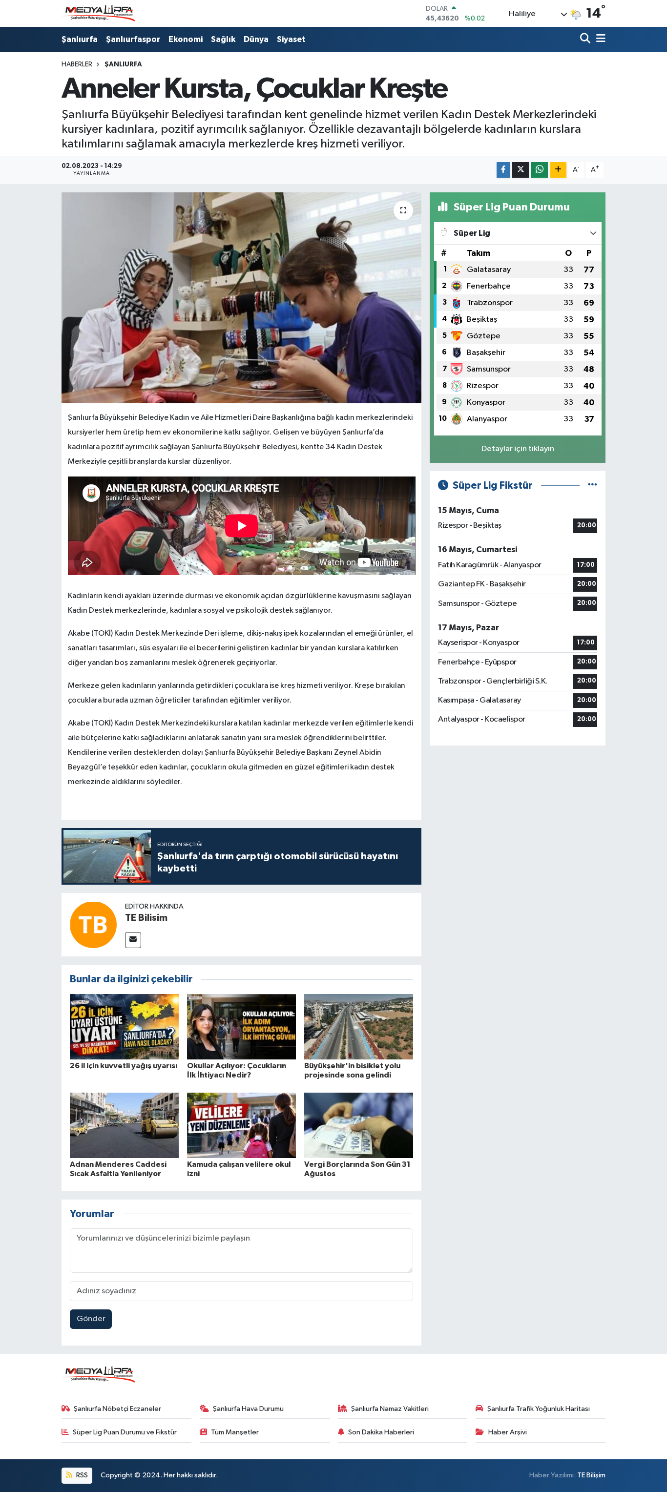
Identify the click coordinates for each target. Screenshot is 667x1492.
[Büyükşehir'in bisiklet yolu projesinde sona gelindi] (358, 1026)
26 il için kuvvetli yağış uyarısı (123, 1066)
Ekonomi (185, 39)
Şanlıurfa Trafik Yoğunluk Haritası (538, 1408)
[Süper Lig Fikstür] (592, 485)
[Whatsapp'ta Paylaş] (539, 170)
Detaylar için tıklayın (517, 449)
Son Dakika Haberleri (381, 1432)
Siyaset (291, 39)
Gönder (91, 1319)
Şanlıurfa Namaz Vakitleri (390, 1408)
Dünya (256, 39)
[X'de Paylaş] (520, 170)
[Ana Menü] (599, 39)
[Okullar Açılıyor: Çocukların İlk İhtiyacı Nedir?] (241, 1026)
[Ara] (586, 39)
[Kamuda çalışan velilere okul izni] (241, 1125)
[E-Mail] (133, 940)
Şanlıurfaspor (133, 39)
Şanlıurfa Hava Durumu (248, 1408)
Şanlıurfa (80, 39)
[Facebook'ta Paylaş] (503, 170)
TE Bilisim (146, 918)
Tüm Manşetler (235, 1432)
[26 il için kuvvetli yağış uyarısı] (124, 1026)
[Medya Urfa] (98, 13)
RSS (81, 1475)
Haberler (77, 64)
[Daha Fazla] (558, 170)
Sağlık (223, 39)
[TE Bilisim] (93, 924)
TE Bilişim (591, 1475)
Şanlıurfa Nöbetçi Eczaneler (117, 1408)
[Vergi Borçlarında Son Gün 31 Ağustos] (358, 1125)
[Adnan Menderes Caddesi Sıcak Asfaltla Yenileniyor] (124, 1125)
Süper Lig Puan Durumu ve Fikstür (125, 1432)
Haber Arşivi (507, 1432)
